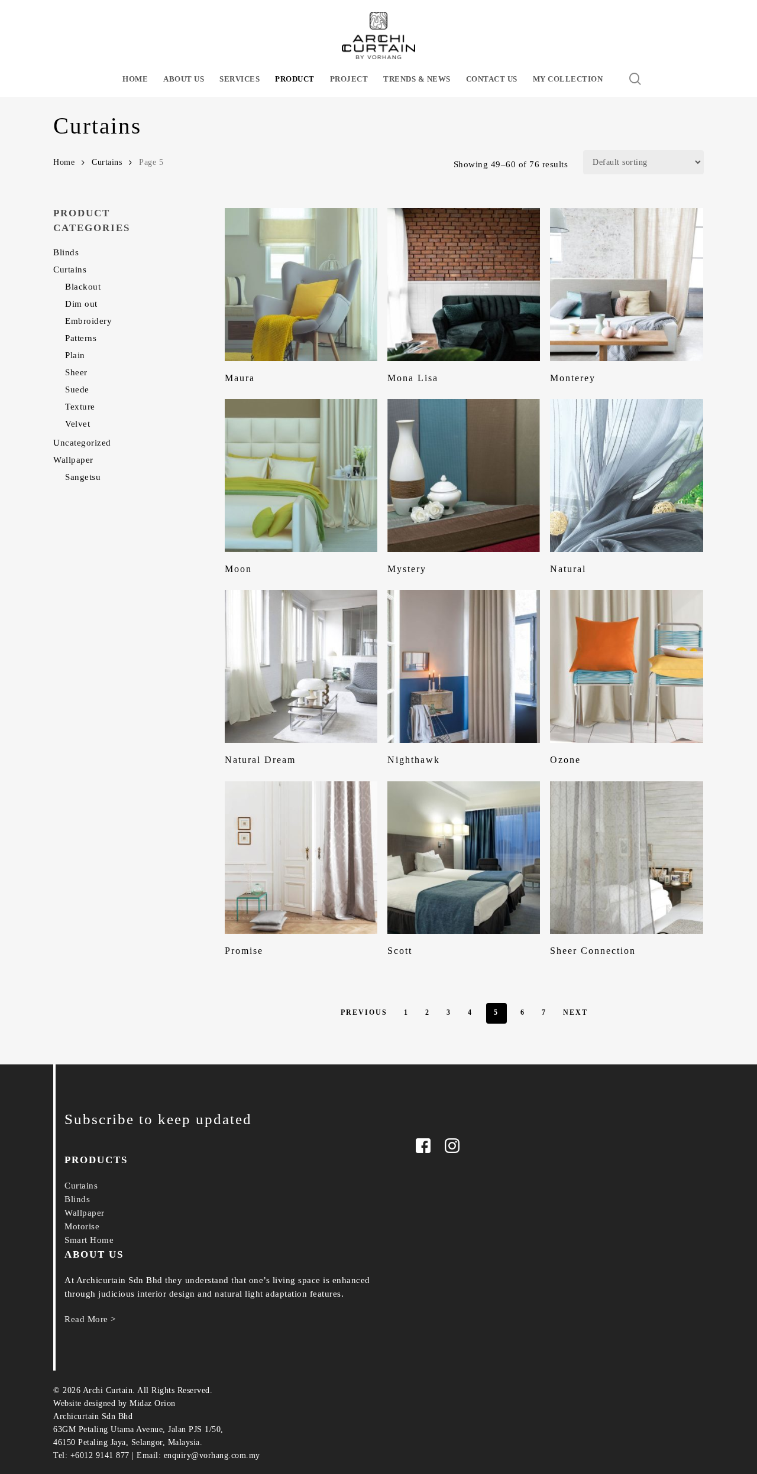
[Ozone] (626, 666)
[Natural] (626, 475)
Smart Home (89, 1240)
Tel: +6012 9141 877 (91, 1455)
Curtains (107, 162)
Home (64, 162)
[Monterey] (626, 284)
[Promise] (301, 857)
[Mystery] (464, 475)
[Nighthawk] (464, 666)
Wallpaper (73, 460)
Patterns (80, 338)
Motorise (81, 1226)
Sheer (76, 372)
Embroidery (88, 321)
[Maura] (301, 284)
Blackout (83, 286)
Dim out (81, 304)
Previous (364, 1012)
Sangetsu (83, 477)
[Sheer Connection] (626, 857)
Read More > (90, 1319)
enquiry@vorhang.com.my (212, 1455)
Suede (77, 389)
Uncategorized (82, 442)
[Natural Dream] (301, 666)
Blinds (66, 252)
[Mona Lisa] (464, 284)
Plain (75, 355)
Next (575, 1012)
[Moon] (301, 475)
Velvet (77, 423)
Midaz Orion (153, 1403)
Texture (80, 406)
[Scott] (464, 857)
